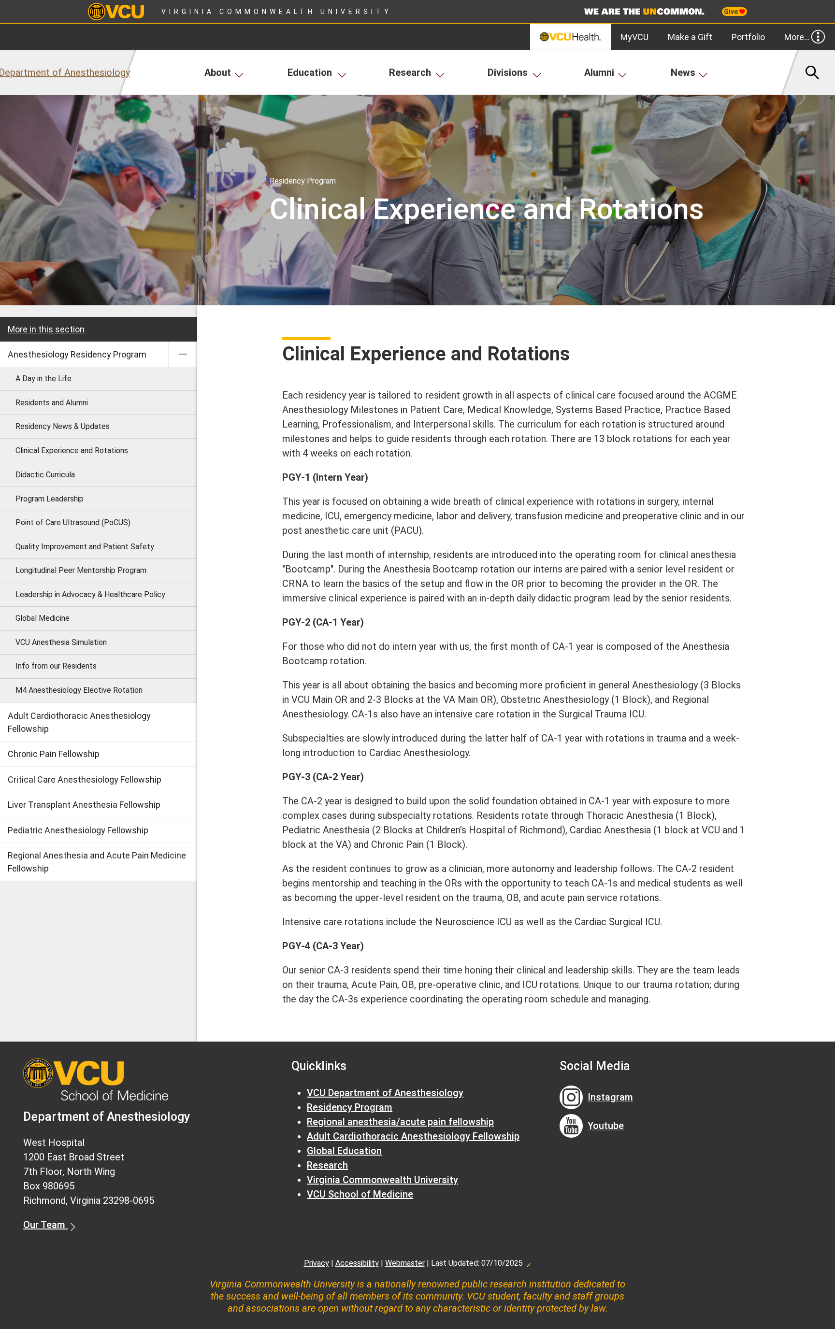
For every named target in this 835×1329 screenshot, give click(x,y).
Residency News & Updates (62, 426)
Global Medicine (42, 618)
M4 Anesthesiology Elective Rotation (79, 690)
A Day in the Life (43, 378)
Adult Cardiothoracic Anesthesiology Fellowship (79, 722)
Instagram (610, 1097)
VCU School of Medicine (360, 1194)
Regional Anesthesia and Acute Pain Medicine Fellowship (97, 861)
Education (310, 72)
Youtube (606, 1125)
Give (731, 11)
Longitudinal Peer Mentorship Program (80, 570)
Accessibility (357, 1263)
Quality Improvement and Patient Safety (84, 546)
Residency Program (349, 1107)
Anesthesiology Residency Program (77, 354)
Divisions (508, 72)
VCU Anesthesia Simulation (61, 642)
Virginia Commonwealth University (276, 11)
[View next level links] (182, 354)
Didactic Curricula (45, 474)
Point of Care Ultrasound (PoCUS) (72, 522)
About (217, 72)
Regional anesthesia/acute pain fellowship (400, 1122)
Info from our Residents (56, 666)
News (683, 72)
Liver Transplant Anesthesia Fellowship (84, 805)
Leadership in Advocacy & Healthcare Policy (90, 594)
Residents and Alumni (51, 402)
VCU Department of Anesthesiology (385, 1093)
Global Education (344, 1151)
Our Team (45, 1224)
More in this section (46, 329)
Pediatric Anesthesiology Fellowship (78, 830)
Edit (528, 1262)
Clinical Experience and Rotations (71, 450)
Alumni (599, 72)
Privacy (316, 1263)
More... (797, 37)
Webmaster (405, 1263)
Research (410, 72)
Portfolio (748, 37)
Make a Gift (690, 37)
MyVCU (634, 37)
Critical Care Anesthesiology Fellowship (84, 779)
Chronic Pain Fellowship (54, 754)
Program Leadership (49, 498)
